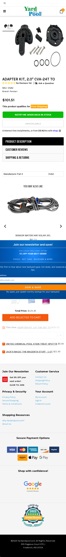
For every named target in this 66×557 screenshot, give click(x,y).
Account (54, 3)
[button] (9, 83)
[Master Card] (22, 449)
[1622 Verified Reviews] (33, 527)
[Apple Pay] (33, 457)
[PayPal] (54, 449)
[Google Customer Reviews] (32, 486)
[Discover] (44, 449)
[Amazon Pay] (22, 457)
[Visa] (12, 449)
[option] (39, 43)
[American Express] (33, 449)
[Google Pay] (44, 457)
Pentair (13, 91)
